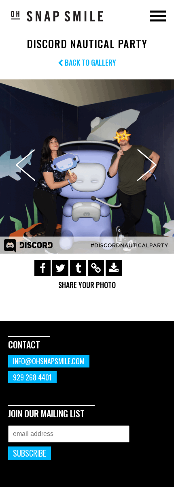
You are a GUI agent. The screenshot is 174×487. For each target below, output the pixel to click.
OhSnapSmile (56, 15)
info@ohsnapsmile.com (49, 361)
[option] (87, 166)
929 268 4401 (32, 377)
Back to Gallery (89, 62)
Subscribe (29, 453)
